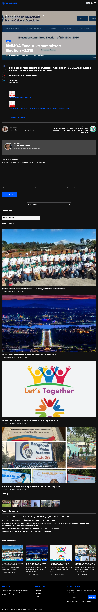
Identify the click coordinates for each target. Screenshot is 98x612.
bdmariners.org (37, 609)
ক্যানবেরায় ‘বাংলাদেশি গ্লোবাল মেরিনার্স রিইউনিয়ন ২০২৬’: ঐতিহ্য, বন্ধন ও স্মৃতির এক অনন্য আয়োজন (33, 289)
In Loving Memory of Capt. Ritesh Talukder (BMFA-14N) (40, 520)
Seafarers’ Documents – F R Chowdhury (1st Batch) (40, 528)
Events (13, 16)
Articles (37, 596)
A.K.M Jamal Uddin (14, 55)
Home (7, 16)
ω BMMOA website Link (17, 117)
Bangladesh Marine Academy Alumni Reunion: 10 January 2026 (31, 486)
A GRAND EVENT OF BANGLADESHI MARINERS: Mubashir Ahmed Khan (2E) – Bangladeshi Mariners (35, 523)
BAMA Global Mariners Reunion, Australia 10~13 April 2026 (29, 355)
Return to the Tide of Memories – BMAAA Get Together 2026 (30, 420)
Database (38, 593)
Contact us (38, 590)
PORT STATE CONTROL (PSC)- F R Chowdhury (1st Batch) (32, 532)
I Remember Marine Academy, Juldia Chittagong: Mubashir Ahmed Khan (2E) (41, 517)
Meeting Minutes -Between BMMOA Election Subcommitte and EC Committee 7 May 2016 (39, 108)
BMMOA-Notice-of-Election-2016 (20, 98)
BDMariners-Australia (9, 559)
